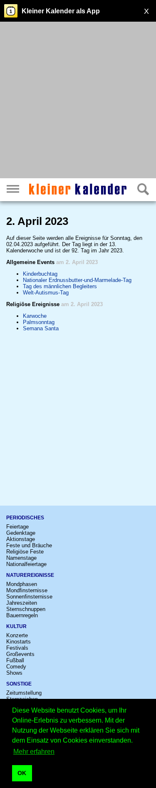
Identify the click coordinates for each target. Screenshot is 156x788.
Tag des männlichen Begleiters (60, 286)
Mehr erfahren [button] (33, 751)
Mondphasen (21, 584)
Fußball (15, 660)
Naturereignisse (30, 575)
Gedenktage (20, 533)
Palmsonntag (38, 322)
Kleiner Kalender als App (61, 11)
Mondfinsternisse (26, 590)
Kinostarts (18, 641)
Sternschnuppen (25, 609)
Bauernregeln (22, 615)
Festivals (17, 648)
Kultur (16, 626)
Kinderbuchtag (40, 274)
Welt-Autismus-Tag (46, 292)
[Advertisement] (78, 101)
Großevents (20, 654)
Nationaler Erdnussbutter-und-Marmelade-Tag (77, 280)
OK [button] (21, 773)
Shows (14, 673)
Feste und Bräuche (29, 545)
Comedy (16, 666)
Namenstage (21, 558)
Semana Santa (41, 328)
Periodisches (25, 518)
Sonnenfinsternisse (29, 596)
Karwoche (35, 316)
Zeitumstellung (24, 693)
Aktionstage (20, 539)
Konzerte (17, 635)
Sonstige (19, 684)
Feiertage (17, 527)
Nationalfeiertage (26, 564)
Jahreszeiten (21, 603)
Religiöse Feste (25, 552)
